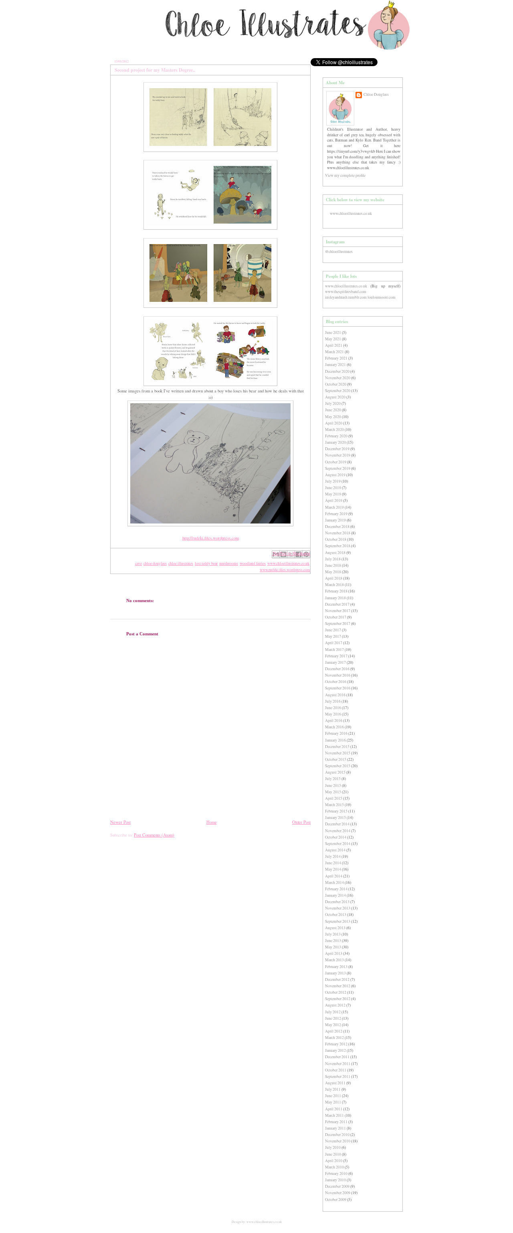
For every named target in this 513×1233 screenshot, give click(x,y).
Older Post (301, 822)
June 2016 (333, 707)
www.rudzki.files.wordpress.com (285, 569)
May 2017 (333, 636)
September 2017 (337, 623)
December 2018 (337, 526)
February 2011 (336, 1121)
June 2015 (333, 785)
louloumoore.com (382, 297)
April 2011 (333, 1109)
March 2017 (334, 649)
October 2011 (335, 1070)
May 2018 (333, 571)
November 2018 (337, 533)
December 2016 (337, 668)
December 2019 (337, 448)
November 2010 (337, 1141)
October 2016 (335, 681)
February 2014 (336, 888)
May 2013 (333, 947)
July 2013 (333, 934)
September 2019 (337, 468)
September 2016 (337, 688)
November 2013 (337, 908)
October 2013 (335, 914)
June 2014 (333, 862)
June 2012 (333, 1018)
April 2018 (333, 578)
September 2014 (337, 843)
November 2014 (337, 830)
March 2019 (334, 507)
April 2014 (333, 876)
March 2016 (334, 727)
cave (138, 563)
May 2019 (333, 494)
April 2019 (333, 500)
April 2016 (333, 720)
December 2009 (337, 1186)
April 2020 (333, 423)
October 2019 (335, 462)
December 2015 (337, 746)
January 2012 (335, 1050)
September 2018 (337, 545)
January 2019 (335, 520)
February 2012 (336, 1044)
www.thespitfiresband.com (345, 291)
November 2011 (337, 1063)
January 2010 (335, 1179)
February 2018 (336, 591)
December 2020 (337, 371)
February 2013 (336, 966)
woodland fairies (253, 563)
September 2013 (337, 921)
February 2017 (336, 656)
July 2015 (333, 778)
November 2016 (337, 675)
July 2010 (333, 1147)
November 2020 (337, 377)
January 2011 (335, 1128)
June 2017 (333, 630)
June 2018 (333, 565)
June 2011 (333, 1095)
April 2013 (333, 953)
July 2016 (333, 701)
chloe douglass (155, 563)
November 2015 (337, 753)
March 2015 (334, 804)
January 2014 (335, 895)
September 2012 (337, 998)
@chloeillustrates (339, 251)
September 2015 (337, 765)
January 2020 (335, 442)
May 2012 (333, 1024)
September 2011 (337, 1076)
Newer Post (120, 822)
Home (211, 822)
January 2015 (335, 817)
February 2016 (336, 733)
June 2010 (333, 1154)
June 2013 (333, 940)
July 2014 (333, 856)
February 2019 (336, 513)
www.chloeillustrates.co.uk (288, 563)
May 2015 (333, 791)
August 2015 (335, 772)
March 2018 (334, 584)
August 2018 (335, 552)
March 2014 (334, 882)
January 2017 (335, 662)
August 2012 (335, 1005)
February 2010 (336, 1173)
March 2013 (334, 959)
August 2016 (335, 694)
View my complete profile (345, 175)
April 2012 (333, 1031)
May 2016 (333, 714)
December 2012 (337, 979)
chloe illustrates (180, 563)
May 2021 (333, 339)
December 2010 (337, 1134)
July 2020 (333, 403)
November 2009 (337, 1192)
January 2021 (335, 364)
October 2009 (335, 1199)
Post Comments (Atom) (154, 835)
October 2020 (335, 384)
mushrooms (228, 563)
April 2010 (333, 1160)
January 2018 (335, 597)
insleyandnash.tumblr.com (346, 297)
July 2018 (333, 559)
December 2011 (337, 1056)
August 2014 (335, 850)
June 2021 (333, 332)
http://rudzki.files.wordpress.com (210, 538)
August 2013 (335, 927)
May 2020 (333, 416)
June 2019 (333, 487)
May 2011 (333, 1102)
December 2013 (337, 901)
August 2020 (335, 397)
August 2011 (335, 1082)
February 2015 (336, 811)
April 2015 (333, 798)
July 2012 (333, 1012)
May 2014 (333, 869)
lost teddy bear (206, 563)
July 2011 (333, 1089)
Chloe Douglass (376, 94)
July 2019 (333, 481)
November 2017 (337, 610)
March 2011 (334, 1115)
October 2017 (335, 617)
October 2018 (335, 539)
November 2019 (337, 455)
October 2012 (335, 992)
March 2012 (334, 1037)
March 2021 (334, 351)
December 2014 (337, 824)
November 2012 (337, 985)
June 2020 (333, 409)
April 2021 (333, 345)
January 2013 (335, 973)
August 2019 (335, 474)
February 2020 (336, 436)
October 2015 (335, 759)
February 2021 (336, 358)
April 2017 (333, 642)
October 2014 (335, 837)
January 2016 (335, 740)
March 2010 (334, 1167)
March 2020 (334, 429)
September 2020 (337, 390)
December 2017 (337, 604)
